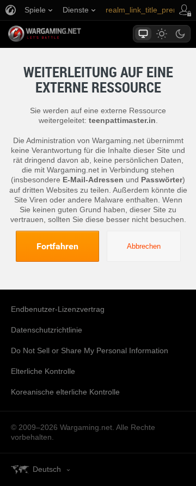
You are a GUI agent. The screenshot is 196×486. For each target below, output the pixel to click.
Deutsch (47, 469)
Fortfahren (57, 246)
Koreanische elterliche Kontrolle (65, 391)
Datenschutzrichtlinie (46, 329)
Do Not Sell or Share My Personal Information (89, 350)
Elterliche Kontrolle (43, 371)
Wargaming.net (63, 34)
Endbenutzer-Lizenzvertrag (58, 309)
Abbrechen (144, 246)
